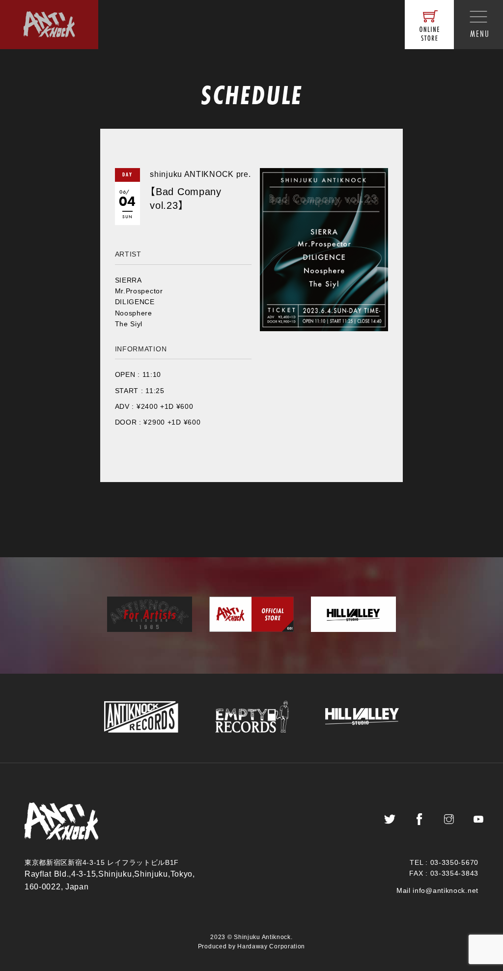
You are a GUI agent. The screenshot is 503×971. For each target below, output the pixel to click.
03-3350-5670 (454, 862)
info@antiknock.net (445, 890)
